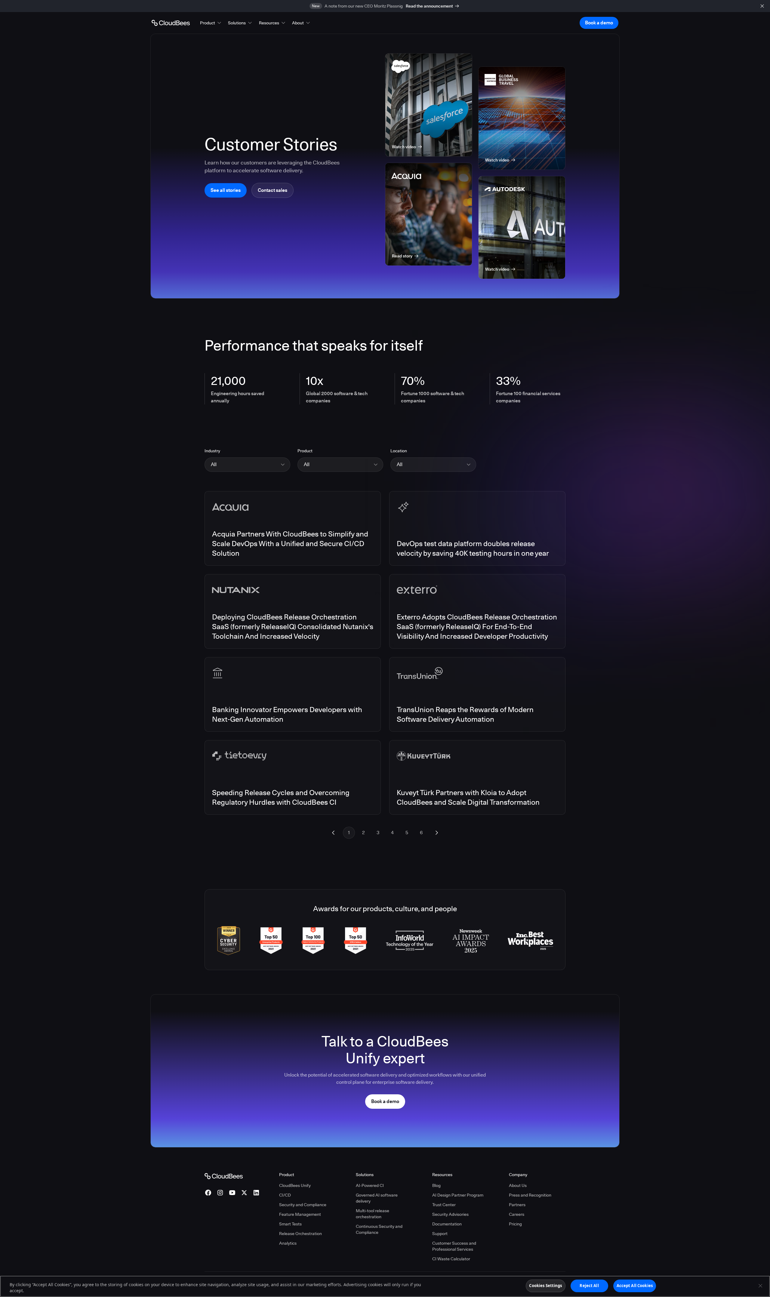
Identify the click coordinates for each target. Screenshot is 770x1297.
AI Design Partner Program (457, 1195)
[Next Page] (437, 833)
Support (440, 1233)
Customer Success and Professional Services (454, 1246)
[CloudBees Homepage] (224, 1175)
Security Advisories (450, 1214)
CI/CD (285, 1195)
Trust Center (444, 1204)
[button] (211, 22)
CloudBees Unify (295, 1185)
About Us (518, 1185)
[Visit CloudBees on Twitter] (244, 1192)
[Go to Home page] (171, 23)
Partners (517, 1204)
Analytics (288, 1243)
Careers (516, 1214)
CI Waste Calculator (451, 1258)
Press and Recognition (530, 1195)
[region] (385, 1286)
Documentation (447, 1224)
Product (305, 450)
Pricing (515, 1224)
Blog (436, 1185)
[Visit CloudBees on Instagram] (220, 1192)
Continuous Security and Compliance (379, 1229)
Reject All (589, 1285)
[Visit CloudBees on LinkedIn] (256, 1192)
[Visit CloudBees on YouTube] (232, 1192)
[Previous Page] (333, 833)
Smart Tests (290, 1224)
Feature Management (300, 1214)
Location (398, 450)
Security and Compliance (302, 1204)
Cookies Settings (545, 1285)
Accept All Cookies (635, 1285)
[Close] (760, 1285)
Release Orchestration (300, 1233)
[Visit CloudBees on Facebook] (208, 1192)
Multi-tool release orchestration (372, 1213)
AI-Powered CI (370, 1185)
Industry (212, 450)
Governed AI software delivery (377, 1198)
